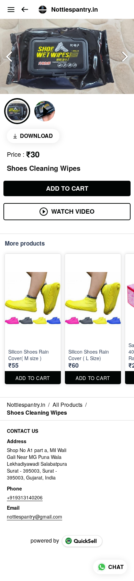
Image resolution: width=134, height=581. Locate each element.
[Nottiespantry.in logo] (42, 9)
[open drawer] (11, 9)
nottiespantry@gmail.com (34, 516)
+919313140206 (25, 497)
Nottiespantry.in (74, 9)
